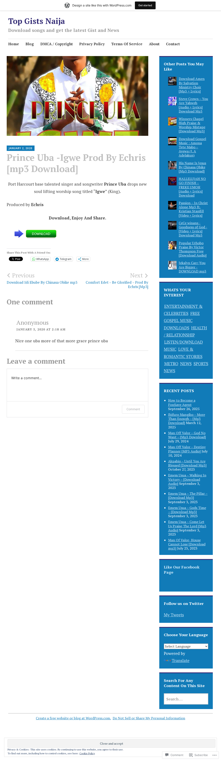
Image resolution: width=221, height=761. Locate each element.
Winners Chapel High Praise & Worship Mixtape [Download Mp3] (192, 125)
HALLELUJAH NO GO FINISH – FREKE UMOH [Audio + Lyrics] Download (192, 187)
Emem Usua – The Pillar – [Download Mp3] (188, 495)
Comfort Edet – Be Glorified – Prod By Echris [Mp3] (117, 280)
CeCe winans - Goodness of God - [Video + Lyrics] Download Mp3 (193, 229)
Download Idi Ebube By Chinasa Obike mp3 (42, 278)
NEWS (186, 363)
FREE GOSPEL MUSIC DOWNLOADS (182, 320)
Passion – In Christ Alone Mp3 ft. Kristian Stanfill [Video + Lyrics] (193, 209)
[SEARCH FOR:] (186, 699)
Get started (145, 5)
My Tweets (174, 614)
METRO (171, 363)
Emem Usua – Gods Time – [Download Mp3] (187, 509)
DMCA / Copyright (56, 43)
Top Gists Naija (36, 21)
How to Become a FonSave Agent (181, 402)
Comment (133, 409)
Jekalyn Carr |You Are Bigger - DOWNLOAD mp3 (192, 266)
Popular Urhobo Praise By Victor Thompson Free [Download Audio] (193, 249)
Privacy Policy (92, 43)
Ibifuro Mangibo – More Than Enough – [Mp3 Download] (186, 418)
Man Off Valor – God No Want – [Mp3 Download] (187, 435)
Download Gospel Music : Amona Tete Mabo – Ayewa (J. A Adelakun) (192, 147)
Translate (180, 660)
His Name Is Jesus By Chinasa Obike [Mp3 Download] (192, 167)
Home (13, 43)
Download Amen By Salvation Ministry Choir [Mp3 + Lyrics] (192, 85)
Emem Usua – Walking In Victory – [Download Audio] (187, 479)
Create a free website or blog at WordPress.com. (73, 718)
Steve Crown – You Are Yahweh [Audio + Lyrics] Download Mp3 (193, 105)
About (154, 43)
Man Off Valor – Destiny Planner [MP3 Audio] (187, 449)
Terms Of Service (126, 43)
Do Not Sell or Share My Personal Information (149, 718)
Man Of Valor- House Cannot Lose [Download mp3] (186, 544)
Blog (29, 43)
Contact (173, 43)
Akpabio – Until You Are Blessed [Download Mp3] (187, 463)
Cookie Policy (87, 753)
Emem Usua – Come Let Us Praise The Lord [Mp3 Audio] (187, 525)
